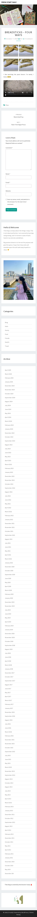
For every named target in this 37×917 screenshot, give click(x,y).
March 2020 (8, 590)
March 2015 (8, 767)
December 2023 (9, 433)
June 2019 (8, 614)
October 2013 (9, 783)
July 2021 (8, 543)
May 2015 (8, 763)
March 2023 (8, 464)
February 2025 (9, 378)
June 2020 (8, 578)
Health (7, 342)
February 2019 (9, 626)
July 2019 (8, 610)
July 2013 (8, 791)
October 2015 (9, 748)
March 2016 (8, 732)
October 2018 (9, 641)
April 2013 (8, 799)
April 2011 (8, 850)
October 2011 (9, 842)
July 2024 (8, 405)
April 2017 (8, 696)
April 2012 (8, 830)
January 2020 (9, 598)
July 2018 (8, 653)
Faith (6, 326)
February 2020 (9, 594)
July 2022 (8, 496)
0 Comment (29, 39)
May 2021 (8, 551)
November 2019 (10, 606)
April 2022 (8, 508)
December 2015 (9, 740)
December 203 (9, 873)
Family (7, 330)
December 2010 (9, 862)
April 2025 (8, 370)
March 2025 (8, 374)
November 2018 (10, 637)
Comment (9, 148)
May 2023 (8, 456)
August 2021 (8, 539)
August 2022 (8, 492)
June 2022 (8, 500)
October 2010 (9, 865)
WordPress (24, 912)
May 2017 (8, 692)
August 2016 (8, 720)
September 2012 (10, 822)
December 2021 (9, 523)
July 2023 (8, 449)
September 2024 (10, 397)
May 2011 (8, 846)
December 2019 (9, 602)
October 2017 (9, 677)
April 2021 (8, 555)
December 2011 (9, 838)
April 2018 (8, 661)
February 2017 (9, 704)
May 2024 (8, 413)
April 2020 (8, 586)
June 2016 (8, 728)
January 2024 (9, 429)
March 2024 (8, 421)
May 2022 (8, 504)
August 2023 (8, 445)
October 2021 (9, 531)
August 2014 (8, 779)
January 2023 (9, 472)
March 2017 (8, 700)
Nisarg (18, 914)
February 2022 (9, 515)
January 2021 (9, 563)
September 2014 (10, 775)
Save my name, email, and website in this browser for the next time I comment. (18, 201)
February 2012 (9, 834)
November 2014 (10, 771)
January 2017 (9, 708)
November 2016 (10, 712)
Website (8, 191)
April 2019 (8, 622)
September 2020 (10, 574)
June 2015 (8, 759)
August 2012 (8, 826)
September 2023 (10, 441)
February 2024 (9, 425)
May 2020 (8, 582)
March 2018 (8, 665)
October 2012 (9, 818)
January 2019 (9, 629)
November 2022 (10, 480)
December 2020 (9, 567)
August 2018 (8, 649)
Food (6, 334)
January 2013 (9, 810)
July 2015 (8, 755)
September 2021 (10, 535)
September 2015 (10, 751)
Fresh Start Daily (9, 2)
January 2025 (9, 382)
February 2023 (9, 468)
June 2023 (8, 452)
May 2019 (8, 618)
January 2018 (9, 669)
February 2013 (9, 806)
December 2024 (9, 386)
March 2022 (8, 511)
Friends (7, 338)
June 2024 (8, 409)
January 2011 (9, 858)
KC (21, 39)
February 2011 (9, 854)
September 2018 (10, 645)
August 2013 (8, 787)
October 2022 (9, 484)
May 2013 (8, 795)
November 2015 (10, 744)
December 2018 (9, 633)
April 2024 (8, 417)
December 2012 (9, 814)
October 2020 (9, 570)
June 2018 (8, 657)
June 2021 (8, 547)
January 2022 (9, 519)
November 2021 (10, 527)
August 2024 (8, 401)
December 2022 (9, 476)
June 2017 (8, 689)
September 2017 (10, 681)
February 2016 (9, 736)
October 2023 (9, 437)
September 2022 (10, 488)
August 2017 (8, 685)
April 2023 (8, 460)
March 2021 (8, 559)
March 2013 (8, 803)
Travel (7, 346)
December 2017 (9, 673)
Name (8, 174)
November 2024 (10, 390)
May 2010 (8, 869)
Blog (7, 105)
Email (8, 182)
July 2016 (8, 724)
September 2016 (10, 716)
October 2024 (9, 394)
